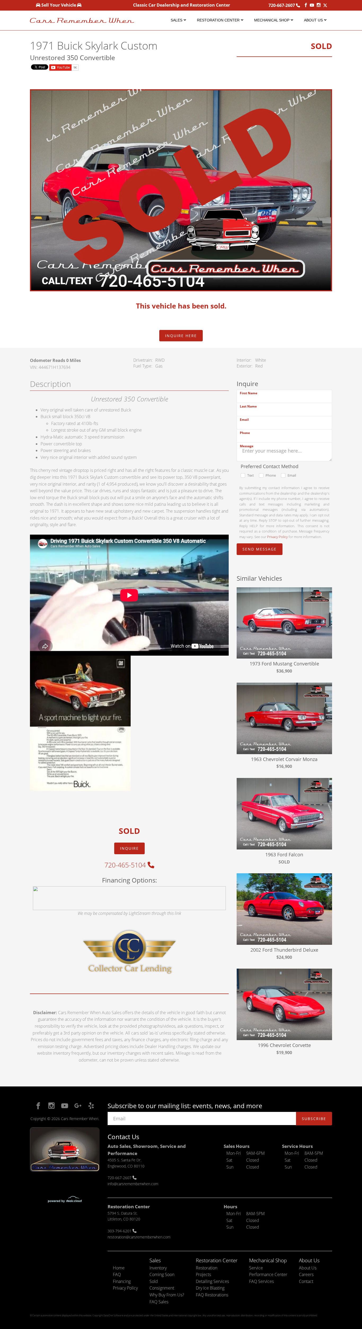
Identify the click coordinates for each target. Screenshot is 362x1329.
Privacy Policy (277, 536)
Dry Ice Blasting (210, 1288)
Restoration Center (218, 20)
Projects (203, 1274)
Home (119, 1268)
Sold (153, 1281)
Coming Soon (161, 1274)
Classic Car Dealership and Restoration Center (181, 5)
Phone (245, 433)
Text (250, 475)
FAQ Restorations (212, 1295)
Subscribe (314, 1118)
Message (246, 446)
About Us (313, 20)
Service (256, 1268)
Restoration (206, 1268)
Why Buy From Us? (166, 1295)
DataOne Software (113, 1315)
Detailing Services (212, 1281)
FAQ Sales (158, 1302)
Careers (306, 1274)
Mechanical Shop (271, 20)
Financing (122, 1281)
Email (244, 419)
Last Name (248, 406)
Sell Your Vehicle (58, 5)
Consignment (161, 1288)
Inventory (158, 1268)
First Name (248, 393)
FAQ (117, 1274)
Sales (176, 20)
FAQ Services (261, 1281)
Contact (306, 1281)
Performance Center (268, 1274)
